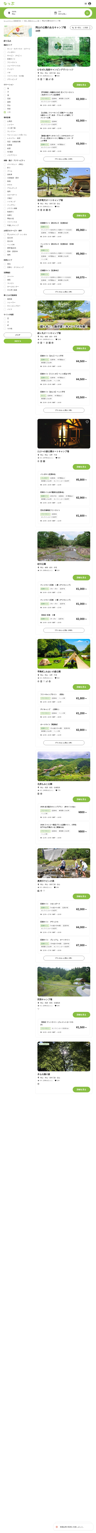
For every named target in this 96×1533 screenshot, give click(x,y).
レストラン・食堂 (13, 138)
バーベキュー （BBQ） (15, 164)
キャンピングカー (13, 306)
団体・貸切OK (12, 251)
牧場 (9, 181)
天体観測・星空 (13, 178)
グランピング (12, 79)
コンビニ (10, 283)
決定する (18, 341)
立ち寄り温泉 (12, 290)
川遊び (9, 198)
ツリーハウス (12, 222)
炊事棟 (9, 145)
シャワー (10, 125)
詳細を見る (81, 85)
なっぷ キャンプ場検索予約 (12, 21)
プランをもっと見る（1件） (64, 292)
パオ (9, 72)
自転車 (9, 174)
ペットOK (11, 245)
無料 (9, 255)
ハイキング (11, 201)
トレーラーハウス (13, 66)
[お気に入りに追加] (87, 40)
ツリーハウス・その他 (15, 76)
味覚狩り (10, 212)
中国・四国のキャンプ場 (31, 21)
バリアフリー (12, 155)
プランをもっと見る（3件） (64, 410)
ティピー (10, 69)
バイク (9, 309)
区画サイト (11, 59)
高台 (9, 105)
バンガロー (11, 52)
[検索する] (87, 13)
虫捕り (9, 215)
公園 (9, 112)
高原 (9, 98)
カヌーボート (12, 195)
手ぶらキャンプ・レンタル (17, 234)
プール (9, 171)
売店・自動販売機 (13, 142)
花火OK (10, 238)
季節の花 (10, 218)
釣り (9, 168)
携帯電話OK (11, 248)
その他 (9, 328)
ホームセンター (13, 286)
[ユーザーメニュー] (87, 3)
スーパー (10, 276)
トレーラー (11, 302)
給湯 (9, 148)
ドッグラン (11, 205)
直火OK (10, 241)
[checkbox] (5, 49)
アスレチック (12, 188)
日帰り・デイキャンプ (15, 267)
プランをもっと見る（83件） (64, 630)
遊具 (9, 191)
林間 (9, 102)
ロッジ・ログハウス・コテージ (18, 49)
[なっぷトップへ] (9, 3)
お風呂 (9, 121)
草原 (9, 109)
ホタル (9, 185)
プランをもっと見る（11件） (64, 159)
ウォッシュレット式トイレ (17, 135)
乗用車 (9, 299)
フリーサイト (12, 62)
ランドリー (11, 131)
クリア (17, 335)
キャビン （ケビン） (14, 55)
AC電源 (10, 152)
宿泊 (9, 264)
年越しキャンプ (13, 225)
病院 (9, 280)
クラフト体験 (12, 208)
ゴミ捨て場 (11, 128)
